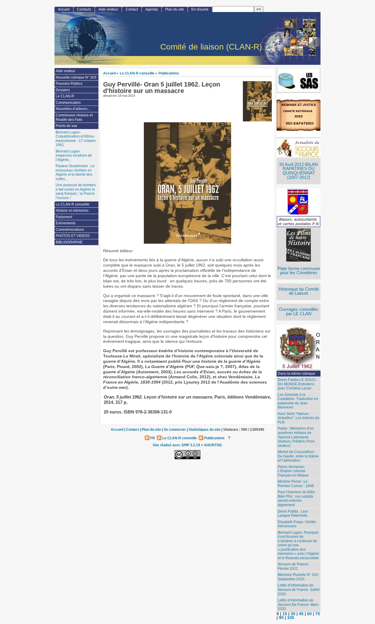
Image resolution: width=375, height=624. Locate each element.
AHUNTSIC (213, 445)
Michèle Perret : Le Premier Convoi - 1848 (296, 483)
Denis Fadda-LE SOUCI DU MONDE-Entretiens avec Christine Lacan (297, 384)
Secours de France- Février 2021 (293, 566)
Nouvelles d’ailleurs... (73, 109)
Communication (68, 103)
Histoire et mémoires (72, 210)
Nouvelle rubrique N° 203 (76, 77)
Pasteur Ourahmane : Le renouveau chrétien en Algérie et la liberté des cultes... (75, 172)
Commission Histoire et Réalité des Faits (74, 117)
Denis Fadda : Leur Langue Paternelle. (293, 513)
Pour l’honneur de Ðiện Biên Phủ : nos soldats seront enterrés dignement (296, 498)
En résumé (200, 9)
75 (317, 614)
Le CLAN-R (65, 96)
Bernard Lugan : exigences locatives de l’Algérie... (74, 155)
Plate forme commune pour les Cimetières (298, 271)
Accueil (109, 73)
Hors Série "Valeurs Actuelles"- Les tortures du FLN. (298, 418)
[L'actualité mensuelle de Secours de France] (299, 148)
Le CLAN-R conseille (137, 73)
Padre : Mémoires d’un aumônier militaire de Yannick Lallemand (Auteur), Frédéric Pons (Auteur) (296, 436)
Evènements (66, 223)
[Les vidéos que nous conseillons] (299, 245)
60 (309, 614)
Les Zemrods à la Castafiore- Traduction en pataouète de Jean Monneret (298, 401)
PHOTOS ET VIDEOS (73, 236)
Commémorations (70, 230)
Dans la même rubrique (296, 374)
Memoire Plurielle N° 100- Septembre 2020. (298, 577)
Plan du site (174, 9)
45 (301, 614)
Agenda (151, 9)
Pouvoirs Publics (69, 84)
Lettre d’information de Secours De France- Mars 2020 (298, 604)
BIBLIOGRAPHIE (69, 242)
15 (284, 614)
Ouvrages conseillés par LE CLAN (298, 311)
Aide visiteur (108, 9)
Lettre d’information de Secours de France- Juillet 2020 (298, 589)
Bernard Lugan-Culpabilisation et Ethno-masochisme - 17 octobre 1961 (76, 138)
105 (290, 617)
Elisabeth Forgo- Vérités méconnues (297, 524)
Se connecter (175, 429)
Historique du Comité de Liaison (299, 291)
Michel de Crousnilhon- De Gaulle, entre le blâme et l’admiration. (298, 456)
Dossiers (63, 90)
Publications (168, 73)
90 (281, 617)
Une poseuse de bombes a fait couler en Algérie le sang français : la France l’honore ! (76, 191)
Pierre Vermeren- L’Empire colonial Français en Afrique (293, 471)
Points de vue (66, 126)
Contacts (84, 9)
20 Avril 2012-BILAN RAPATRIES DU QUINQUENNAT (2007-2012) (298, 170)
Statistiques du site (205, 429)
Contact (132, 9)
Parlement (64, 217)
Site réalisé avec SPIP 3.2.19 (176, 445)
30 (293, 614)
